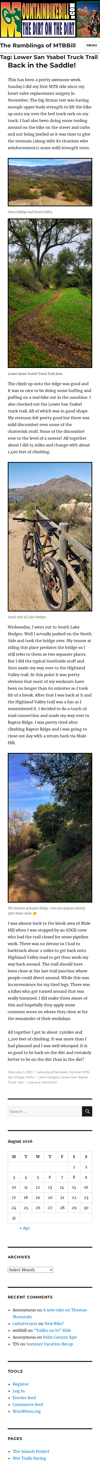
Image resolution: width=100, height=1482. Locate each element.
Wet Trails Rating (29, 1458)
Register (21, 1384)
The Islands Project (31, 1451)
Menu (92, 45)
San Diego (16, 1077)
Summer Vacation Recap (49, 1344)
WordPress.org (27, 1411)
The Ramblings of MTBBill (38, 45)
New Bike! (54, 1323)
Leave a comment (42, 1082)
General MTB (79, 1072)
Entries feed (24, 1397)
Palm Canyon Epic (60, 1337)
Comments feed (28, 1404)
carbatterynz (25, 1323)
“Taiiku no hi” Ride (52, 1330)
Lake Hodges (48, 1077)
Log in (19, 1390)
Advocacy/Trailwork (52, 1072)
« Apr (24, 1228)
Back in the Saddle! (42, 65)
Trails (30, 1077)
